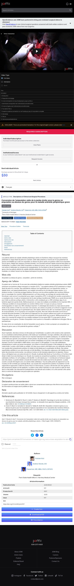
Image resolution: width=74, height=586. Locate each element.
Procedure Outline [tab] (15, 226)
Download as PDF (38, 515)
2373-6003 (39, 544)
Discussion (7, 242)
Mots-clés (7, 238)
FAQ (18, 564)
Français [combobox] (9, 187)
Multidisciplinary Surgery (34, 218)
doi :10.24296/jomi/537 (9, 423)
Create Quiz (38, 509)
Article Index (18, 555)
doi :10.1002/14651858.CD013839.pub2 (56, 410)
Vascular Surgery (20, 218)
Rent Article (37, 180)
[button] (37, 51)
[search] (70, 10)
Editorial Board (18, 561)
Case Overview (21, 222)
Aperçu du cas (8, 240)
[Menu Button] (70, 4)
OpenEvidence (11, 24)
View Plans (37, 145)
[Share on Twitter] (32, 435)
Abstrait (7, 236)
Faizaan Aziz (39, 458)
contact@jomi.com (37, 579)
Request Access (37, 159)
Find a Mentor (38, 520)
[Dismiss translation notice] (71, 125)
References (8, 249)
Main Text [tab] (4, 226)
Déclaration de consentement (14, 245)
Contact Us (55, 561)
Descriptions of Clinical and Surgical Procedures (29, 197)
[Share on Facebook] (37, 435)
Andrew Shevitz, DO (40, 464)
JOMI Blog (55, 552)
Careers (55, 555)
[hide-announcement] (70, 23)
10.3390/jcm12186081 (24, 404)
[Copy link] (70, 439)
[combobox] (35, 10)
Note (6, 247)
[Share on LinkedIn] (41, 435)
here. (63, 125)
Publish (18, 558)
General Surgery (7, 218)
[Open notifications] (67, 4)
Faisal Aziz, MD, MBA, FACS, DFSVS (40, 469)
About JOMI (18, 552)
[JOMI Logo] (6, 4)
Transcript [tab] (26, 226)
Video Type (5, 75)
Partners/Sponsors (55, 558)
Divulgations (8, 244)
